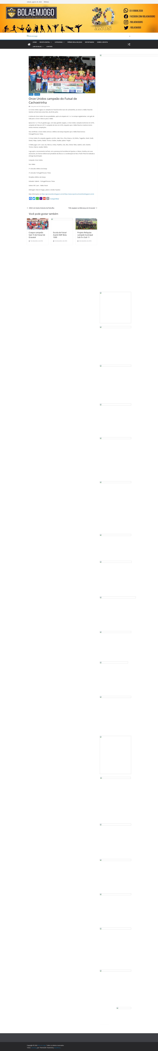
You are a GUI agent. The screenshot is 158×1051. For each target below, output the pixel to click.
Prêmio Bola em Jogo (74, 42)
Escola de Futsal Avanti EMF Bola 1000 (60, 235)
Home (35, 42)
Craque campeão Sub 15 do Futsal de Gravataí (37, 235)
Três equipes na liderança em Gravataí (81, 208)
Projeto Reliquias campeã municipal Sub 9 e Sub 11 (85, 235)
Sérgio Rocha (46, 106)
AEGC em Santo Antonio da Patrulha (41, 208)
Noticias (37, 94)
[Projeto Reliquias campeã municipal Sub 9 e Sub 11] (86, 219)
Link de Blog (37, 46)
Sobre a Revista (102, 42)
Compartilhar (54, 199)
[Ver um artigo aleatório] (129, 44)
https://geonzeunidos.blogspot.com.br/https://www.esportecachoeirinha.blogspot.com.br (68, 194)
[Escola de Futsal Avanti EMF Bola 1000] (62, 219)
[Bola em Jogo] (79, 5)
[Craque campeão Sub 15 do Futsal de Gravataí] (37, 219)
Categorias (59, 42)
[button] (51, 42)
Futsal (31, 94)
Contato (49, 46)
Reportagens (89, 42)
